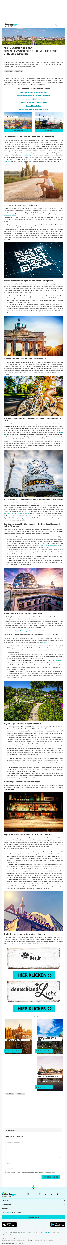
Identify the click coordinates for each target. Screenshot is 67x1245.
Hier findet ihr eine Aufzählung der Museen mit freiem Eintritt (27, 631)
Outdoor (28, 106)
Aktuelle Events (23, 109)
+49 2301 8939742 (46, 1232)
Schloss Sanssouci (55, 660)
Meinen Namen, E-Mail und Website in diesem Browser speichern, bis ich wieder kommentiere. (30, 1172)
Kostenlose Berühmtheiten (27, 102)
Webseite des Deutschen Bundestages (48, 545)
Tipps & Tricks (19, 71)
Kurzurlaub (45, 642)
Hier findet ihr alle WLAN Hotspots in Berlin (16, 513)
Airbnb (8, 161)
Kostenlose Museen (41, 102)
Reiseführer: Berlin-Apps (40, 92)
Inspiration (5, 1208)
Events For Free (36, 106)
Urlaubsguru (5, 1200)
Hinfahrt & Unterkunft (26, 92)
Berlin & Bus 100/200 (27, 99)
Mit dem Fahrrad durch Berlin (41, 95)
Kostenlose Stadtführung (24, 95)
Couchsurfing (27, 155)
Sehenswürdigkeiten (10, 215)
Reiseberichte (9, 71)
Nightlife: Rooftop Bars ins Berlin (38, 109)
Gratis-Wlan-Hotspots (40, 99)
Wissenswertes (6, 1204)
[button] (33, 1217)
